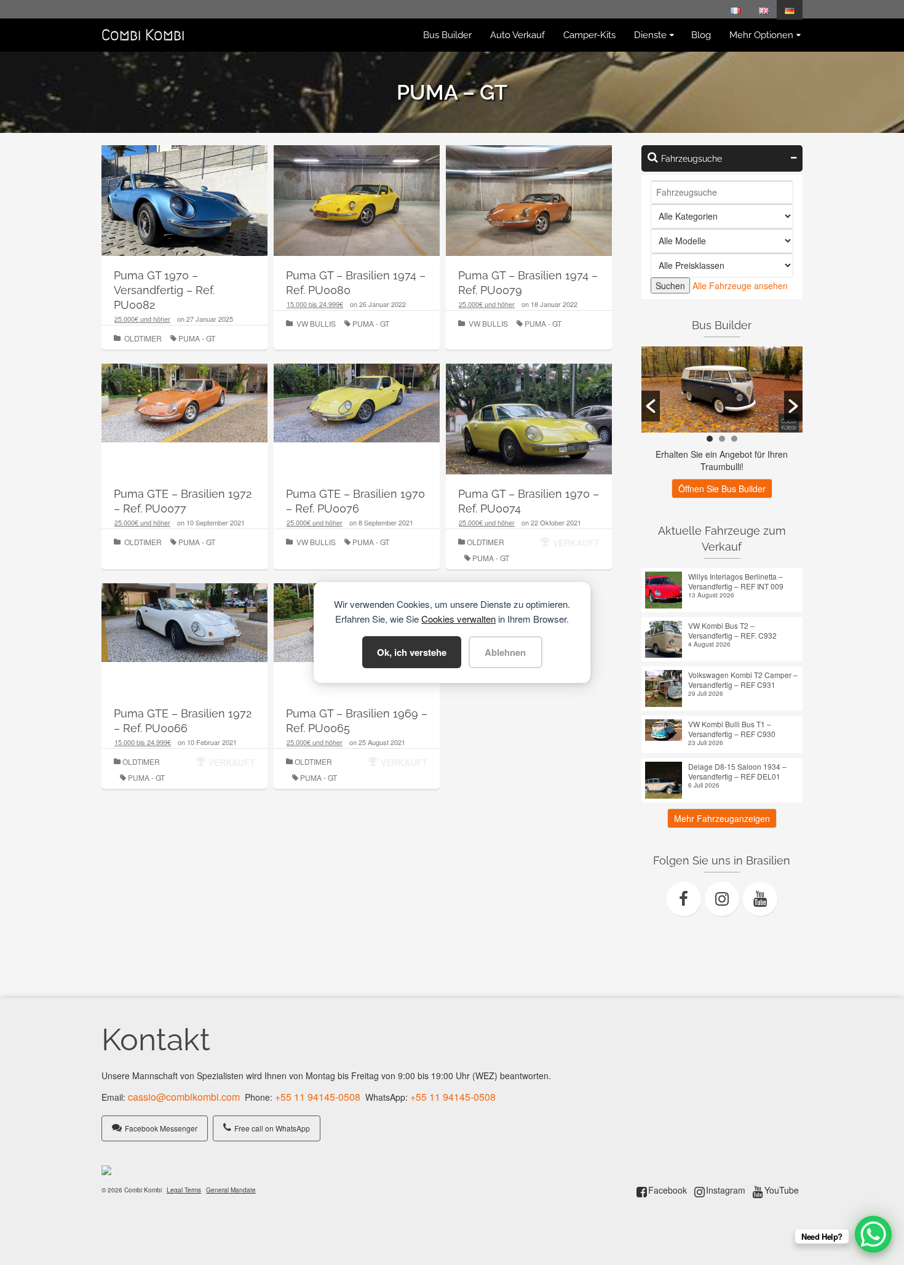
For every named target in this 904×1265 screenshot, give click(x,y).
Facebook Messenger (161, 1128)
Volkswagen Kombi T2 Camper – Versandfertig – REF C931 (743, 680)
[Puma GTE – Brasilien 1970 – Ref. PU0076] (357, 402)
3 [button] (734, 439)
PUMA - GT (196, 338)
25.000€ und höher (142, 319)
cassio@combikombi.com (184, 1097)
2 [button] (722, 439)
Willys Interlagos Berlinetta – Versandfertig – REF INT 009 (735, 581)
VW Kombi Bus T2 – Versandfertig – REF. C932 (732, 630)
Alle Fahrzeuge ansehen (740, 285)
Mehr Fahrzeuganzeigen (722, 818)
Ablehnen (505, 652)
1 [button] (710, 439)
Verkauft (576, 543)
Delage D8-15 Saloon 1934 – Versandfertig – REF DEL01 (737, 771)
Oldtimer (143, 338)
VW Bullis (316, 323)
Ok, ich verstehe (411, 652)
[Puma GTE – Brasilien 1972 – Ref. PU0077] (184, 401)
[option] (722, 389)
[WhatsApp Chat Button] (873, 1234)
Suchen (670, 285)
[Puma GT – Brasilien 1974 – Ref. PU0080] (357, 206)
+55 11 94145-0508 (317, 1097)
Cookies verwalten (458, 618)
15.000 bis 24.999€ (315, 304)
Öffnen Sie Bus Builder (722, 488)
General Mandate (231, 1190)
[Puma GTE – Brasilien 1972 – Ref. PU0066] (184, 621)
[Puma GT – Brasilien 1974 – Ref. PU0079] (529, 206)
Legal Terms (184, 1190)
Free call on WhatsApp (272, 1128)
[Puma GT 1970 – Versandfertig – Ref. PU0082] (184, 206)
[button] (650, 406)
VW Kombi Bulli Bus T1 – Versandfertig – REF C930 (731, 729)
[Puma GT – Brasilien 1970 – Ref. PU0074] (529, 424)
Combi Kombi (142, 35)
